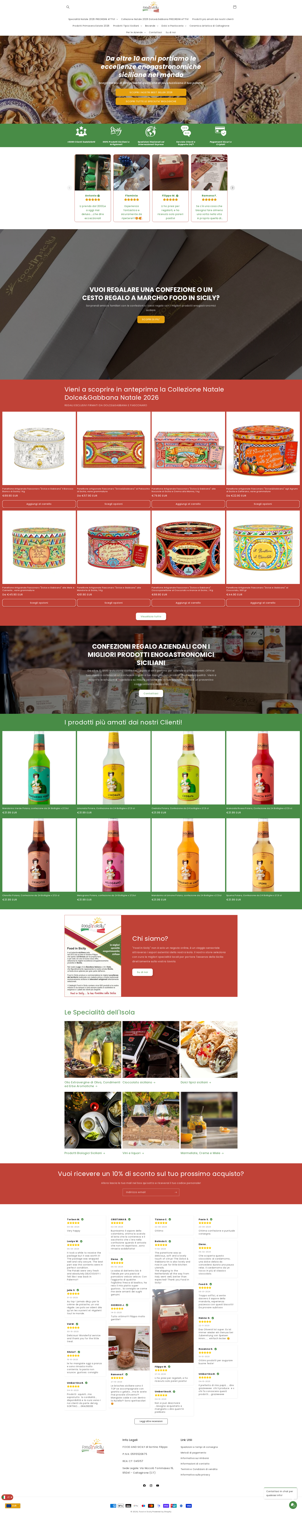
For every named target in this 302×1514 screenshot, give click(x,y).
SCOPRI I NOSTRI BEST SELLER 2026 (151, 92)
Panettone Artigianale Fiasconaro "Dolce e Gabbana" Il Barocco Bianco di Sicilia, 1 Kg (37, 490)
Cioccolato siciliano (137, 1082)
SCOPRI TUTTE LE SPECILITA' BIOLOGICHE (151, 101)
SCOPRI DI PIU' (151, 319)
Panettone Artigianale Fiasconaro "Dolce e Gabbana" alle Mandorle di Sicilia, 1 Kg (109, 589)
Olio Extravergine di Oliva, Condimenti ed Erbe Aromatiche (92, 1084)
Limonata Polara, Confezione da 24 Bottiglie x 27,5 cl (106, 808)
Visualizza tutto (151, 616)
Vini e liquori (131, 1153)
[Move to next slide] (232, 188)
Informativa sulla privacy (195, 1474)
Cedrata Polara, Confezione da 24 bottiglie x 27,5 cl (180, 808)
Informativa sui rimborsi (195, 1458)
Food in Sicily (145, 1511)
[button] (67, 7)
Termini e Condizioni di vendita (199, 1469)
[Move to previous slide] (69, 188)
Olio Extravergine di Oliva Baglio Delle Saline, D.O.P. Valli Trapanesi (43, 1494)
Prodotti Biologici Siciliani (83, 1153)
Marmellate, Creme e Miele (200, 1153)
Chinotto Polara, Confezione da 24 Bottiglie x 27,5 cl (30, 895)
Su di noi (142, 972)
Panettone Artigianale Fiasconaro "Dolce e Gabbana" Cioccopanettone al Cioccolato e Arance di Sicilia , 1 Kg (182, 589)
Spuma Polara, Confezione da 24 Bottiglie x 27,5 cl (254, 895)
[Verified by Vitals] (35, 1498)
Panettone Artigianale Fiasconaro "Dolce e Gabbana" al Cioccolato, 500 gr (257, 589)
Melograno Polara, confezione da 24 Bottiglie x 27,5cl (106, 895)
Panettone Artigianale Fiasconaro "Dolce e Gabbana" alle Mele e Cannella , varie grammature (38, 589)
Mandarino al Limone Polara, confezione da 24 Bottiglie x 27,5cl (187, 895)
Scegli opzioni (114, 504)
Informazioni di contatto (195, 1463)
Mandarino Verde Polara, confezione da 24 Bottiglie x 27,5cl (35, 808)
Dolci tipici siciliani (194, 1082)
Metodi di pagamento (193, 1452)
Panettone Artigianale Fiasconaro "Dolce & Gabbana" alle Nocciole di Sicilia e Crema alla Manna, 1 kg (184, 490)
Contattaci (151, 693)
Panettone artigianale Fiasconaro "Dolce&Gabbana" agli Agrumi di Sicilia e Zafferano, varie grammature (262, 490)
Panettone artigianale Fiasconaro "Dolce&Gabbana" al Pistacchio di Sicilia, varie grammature (113, 490)
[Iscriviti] (175, 1192)
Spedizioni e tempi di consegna (199, 1447)
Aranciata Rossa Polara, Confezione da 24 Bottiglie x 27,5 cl (259, 808)
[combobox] (12, 1505)
